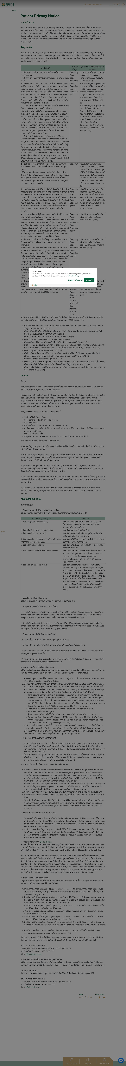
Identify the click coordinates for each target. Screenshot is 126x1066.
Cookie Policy (74, 276)
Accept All (89, 280)
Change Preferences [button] (75, 280)
